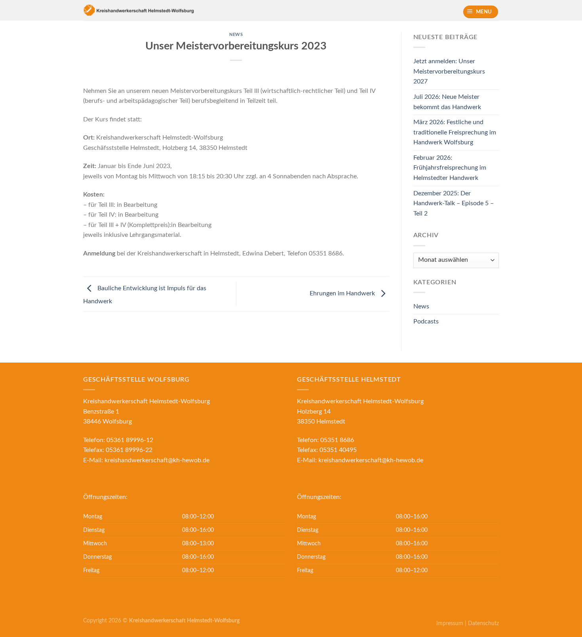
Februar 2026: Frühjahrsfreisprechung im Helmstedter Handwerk (449, 168)
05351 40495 (338, 450)
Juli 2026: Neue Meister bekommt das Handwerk (447, 102)
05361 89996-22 (129, 450)
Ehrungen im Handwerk (343, 293)
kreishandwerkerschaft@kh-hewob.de (157, 460)
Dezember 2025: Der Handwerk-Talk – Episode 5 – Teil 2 (453, 203)
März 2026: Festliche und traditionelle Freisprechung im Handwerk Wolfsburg (454, 132)
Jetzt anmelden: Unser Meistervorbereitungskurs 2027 (449, 71)
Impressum (449, 623)
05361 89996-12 (130, 440)
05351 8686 (337, 440)
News (236, 34)
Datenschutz (483, 623)
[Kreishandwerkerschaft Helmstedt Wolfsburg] (161, 10)
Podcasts (426, 321)
